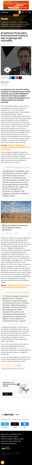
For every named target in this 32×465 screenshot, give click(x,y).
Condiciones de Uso (15, 434)
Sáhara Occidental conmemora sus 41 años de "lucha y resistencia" (15, 227)
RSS (19, 441)
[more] (29, 233)
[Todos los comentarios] (2, 462)
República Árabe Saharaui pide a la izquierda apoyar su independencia (15, 286)
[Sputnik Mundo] (5, 13)
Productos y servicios (6, 436)
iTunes (27, 64)
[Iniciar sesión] (22, 12)
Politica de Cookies (18, 439)
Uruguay (18, 365)
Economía (26, 419)
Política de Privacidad (6, 439)
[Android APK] (6, 448)
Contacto (15, 436)
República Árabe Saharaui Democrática (10, 368)
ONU (22, 368)
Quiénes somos (5, 434)
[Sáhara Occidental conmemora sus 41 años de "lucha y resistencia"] (16, 212)
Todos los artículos (5, 85)
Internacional (16, 419)
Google (27, 67)
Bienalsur (21, 348)
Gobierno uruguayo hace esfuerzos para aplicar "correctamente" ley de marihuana (16, 147)
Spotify (27, 71)
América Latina (5, 419)
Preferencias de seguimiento (9, 443)
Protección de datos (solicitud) (9, 441)
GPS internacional (10, 365)
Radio (3, 365)
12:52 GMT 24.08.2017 (7, 44)
